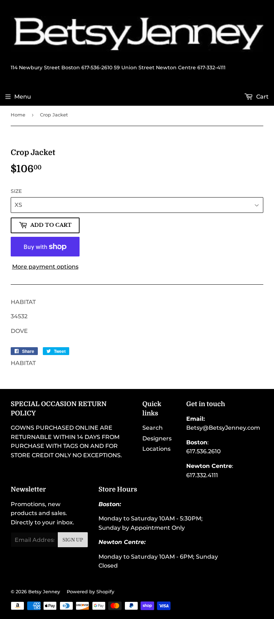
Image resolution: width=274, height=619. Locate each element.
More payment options (45, 266)
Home (18, 115)
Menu (22, 96)
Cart (262, 96)
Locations (156, 448)
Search (152, 427)
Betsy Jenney (44, 591)
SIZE (16, 191)
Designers (157, 438)
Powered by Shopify (90, 591)
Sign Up (72, 540)
